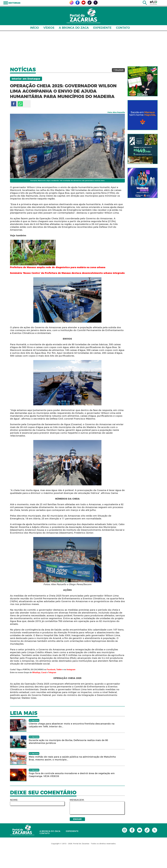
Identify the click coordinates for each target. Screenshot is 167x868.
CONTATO (123, 27)
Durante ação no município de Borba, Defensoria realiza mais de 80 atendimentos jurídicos (68, 741)
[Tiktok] (89, 4)
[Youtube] (83, 4)
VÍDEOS (48, 27)
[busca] (145, 4)
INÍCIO (34, 27)
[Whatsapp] (20, 103)
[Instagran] (71, 4)
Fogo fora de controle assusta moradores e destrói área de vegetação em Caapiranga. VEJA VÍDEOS (72, 775)
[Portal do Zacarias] (83, 16)
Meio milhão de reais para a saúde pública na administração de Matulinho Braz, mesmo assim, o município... (72, 758)
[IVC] (153, 3)
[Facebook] (77, 4)
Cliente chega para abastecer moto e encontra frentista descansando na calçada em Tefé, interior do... (71, 725)
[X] (95, 4)
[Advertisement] (83, 49)
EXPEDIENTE (102, 27)
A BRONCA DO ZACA (74, 27)
